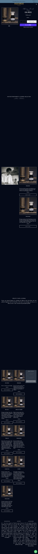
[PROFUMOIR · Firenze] (19, 4)
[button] (21, 21)
